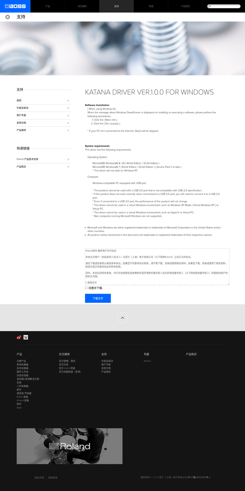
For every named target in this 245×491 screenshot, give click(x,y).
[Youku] (25, 338)
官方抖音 (63, 364)
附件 (19, 404)
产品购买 (185, 6)
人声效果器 (22, 386)
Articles (147, 361)
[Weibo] (19, 338)
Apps (19, 407)
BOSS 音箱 (22, 396)
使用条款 (53, 477)
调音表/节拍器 (24, 393)
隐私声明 (39, 477)
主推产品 (21, 361)
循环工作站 (22, 371)
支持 (116, 6)
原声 (19, 389)
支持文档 (21, 122)
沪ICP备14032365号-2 (199, 477)
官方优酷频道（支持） (70, 371)
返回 (19, 100)
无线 (19, 382)
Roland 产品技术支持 (27, 159)
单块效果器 (22, 364)
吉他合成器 (22, 375)
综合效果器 (22, 368)
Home (7, 17)
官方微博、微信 (67, 361)
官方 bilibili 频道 (67, 368)
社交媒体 (82, 6)
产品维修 (21, 130)
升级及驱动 (22, 107)
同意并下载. (96, 288)
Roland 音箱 (23, 400)
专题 (151, 6)
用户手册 (21, 115)
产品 (19, 354)
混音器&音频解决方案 (28, 379)
